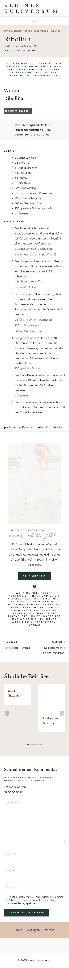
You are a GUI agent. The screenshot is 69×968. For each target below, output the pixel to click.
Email (9, 870)
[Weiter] (62, 713)
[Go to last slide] (7, 713)
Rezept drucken (19, 111)
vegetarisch (42, 31)
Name (10, 854)
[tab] (28, 744)
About (18, 930)
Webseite (11, 887)
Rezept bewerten (15, 787)
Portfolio (48, 930)
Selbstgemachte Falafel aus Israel (54, 647)
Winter (56, 31)
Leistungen (33, 930)
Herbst (18, 31)
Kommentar (13, 802)
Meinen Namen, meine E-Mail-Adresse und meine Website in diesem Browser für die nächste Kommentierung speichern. (35, 900)
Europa (8, 31)
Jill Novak (12, 46)
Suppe (28, 31)
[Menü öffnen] (35, 20)
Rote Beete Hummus (17, 645)
